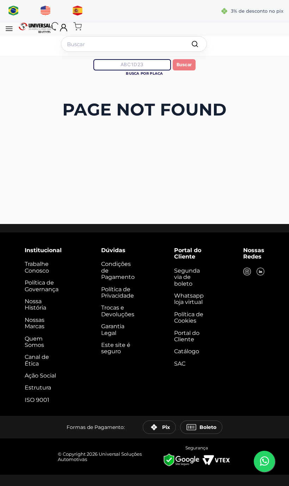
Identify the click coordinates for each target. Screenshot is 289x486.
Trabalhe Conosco (37, 267)
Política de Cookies (188, 317)
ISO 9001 (37, 400)
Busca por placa (144, 73)
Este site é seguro (115, 348)
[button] (9, 29)
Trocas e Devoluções (117, 310)
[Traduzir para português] (13, 11)
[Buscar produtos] (195, 44)
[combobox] (134, 44)
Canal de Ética (37, 360)
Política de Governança (42, 285)
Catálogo (186, 351)
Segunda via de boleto (187, 277)
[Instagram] (247, 272)
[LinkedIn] (260, 272)
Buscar (184, 64)
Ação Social (40, 375)
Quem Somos (34, 341)
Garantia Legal (112, 329)
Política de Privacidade (117, 292)
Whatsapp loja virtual (189, 298)
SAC (179, 363)
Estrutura (38, 387)
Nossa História (35, 304)
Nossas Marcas (34, 323)
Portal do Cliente (186, 336)
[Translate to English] (45, 11)
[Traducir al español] (77, 11)
